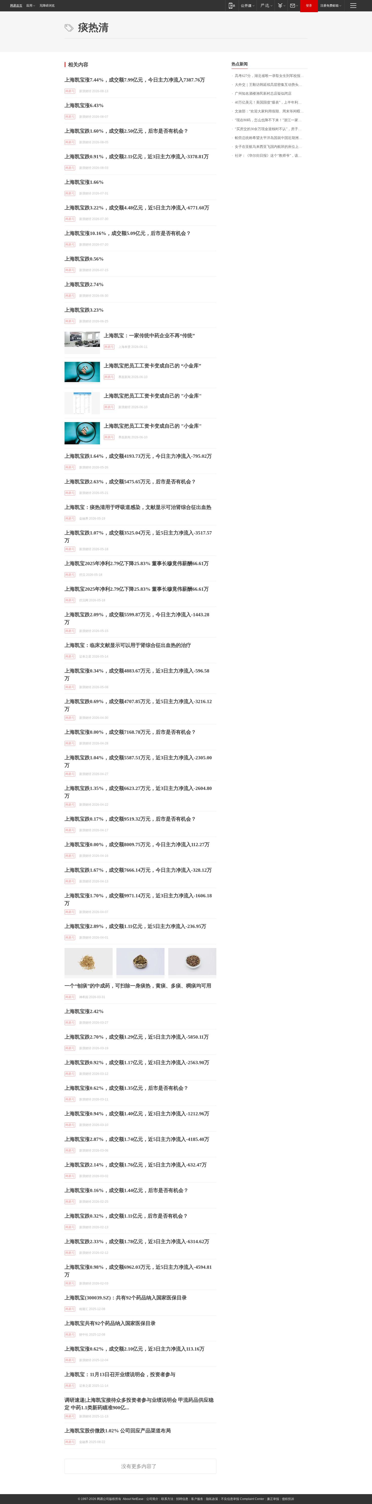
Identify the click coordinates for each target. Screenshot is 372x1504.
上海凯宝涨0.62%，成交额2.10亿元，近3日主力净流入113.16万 (134, 1349)
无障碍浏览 (47, 5)
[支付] (281, 5)
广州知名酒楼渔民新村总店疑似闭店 (263, 93)
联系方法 (167, 1499)
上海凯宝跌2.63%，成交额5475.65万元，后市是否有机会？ (130, 481)
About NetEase (133, 1499)
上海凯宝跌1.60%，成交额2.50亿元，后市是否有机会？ (127, 131)
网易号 (69, 91)
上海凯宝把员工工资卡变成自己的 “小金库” (152, 365)
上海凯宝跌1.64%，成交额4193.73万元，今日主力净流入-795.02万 (138, 456)
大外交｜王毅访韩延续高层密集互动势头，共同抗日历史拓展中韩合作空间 (271, 85)
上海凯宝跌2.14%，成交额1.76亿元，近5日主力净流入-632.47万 (136, 1164)
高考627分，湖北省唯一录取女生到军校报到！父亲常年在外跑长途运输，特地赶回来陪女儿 (271, 76)
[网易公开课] (248, 5)
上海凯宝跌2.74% (84, 284)
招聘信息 (182, 1499)
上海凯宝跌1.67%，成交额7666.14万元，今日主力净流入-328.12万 (138, 870)
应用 (29, 5)
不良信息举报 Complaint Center (242, 1499)
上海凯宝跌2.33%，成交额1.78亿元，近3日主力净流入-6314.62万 (137, 1241)
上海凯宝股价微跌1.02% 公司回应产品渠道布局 (118, 1430)
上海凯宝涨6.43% (84, 105)
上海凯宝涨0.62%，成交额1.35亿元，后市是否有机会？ (127, 1088)
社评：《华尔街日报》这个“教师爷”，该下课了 (271, 155)
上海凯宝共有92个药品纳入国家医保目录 (110, 1323)
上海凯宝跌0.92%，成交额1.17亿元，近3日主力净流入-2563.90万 (137, 1062)
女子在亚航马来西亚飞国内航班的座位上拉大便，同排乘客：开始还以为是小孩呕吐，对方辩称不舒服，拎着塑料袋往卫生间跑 (271, 147)
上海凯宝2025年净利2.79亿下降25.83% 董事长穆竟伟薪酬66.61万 (137, 563)
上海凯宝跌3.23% (84, 310)
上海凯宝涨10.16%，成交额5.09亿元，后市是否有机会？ (128, 233)
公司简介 (152, 1499)
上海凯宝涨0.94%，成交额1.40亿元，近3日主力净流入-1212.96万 (137, 1113)
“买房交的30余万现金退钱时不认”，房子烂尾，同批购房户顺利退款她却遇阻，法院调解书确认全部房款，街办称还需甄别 (271, 129)
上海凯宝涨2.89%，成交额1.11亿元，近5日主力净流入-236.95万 (135, 926)
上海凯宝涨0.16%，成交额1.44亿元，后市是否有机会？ (127, 1190)
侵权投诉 (288, 1499)
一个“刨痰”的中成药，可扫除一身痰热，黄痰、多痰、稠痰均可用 (138, 985)
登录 (309, 5)
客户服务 (197, 1499)
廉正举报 (273, 1499)
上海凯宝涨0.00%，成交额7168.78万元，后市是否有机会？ (130, 732)
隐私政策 (212, 1499)
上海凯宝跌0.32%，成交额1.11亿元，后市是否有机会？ (126, 1216)
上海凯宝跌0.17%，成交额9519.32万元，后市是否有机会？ (130, 819)
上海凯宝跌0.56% (84, 259)
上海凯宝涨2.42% (84, 1011)
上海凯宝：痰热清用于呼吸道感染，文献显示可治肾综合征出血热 (138, 507)
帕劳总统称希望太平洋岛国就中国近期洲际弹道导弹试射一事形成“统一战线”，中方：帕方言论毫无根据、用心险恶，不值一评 (271, 138)
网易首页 (16, 5)
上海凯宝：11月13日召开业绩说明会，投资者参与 (120, 1374)
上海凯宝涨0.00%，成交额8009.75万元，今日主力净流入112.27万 (137, 844)
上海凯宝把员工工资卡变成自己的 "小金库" (153, 396)
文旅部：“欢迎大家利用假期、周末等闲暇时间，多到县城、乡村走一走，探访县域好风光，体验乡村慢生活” (271, 111)
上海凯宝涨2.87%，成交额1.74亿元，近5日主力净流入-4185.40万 (137, 1139)
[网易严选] (266, 5)
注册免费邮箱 (329, 5)
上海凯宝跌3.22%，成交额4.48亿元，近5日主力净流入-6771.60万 (137, 207)
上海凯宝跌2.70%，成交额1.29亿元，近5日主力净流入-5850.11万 (137, 1037)
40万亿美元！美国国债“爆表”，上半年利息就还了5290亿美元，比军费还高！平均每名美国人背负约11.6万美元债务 (271, 102)
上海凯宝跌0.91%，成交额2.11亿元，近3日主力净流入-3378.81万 (137, 156)
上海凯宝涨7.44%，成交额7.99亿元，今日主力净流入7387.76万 (135, 80)
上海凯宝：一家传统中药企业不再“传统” (149, 335)
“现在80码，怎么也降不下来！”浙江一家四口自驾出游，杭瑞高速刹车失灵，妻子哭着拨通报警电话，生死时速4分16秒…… (271, 120)
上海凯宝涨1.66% (84, 182)
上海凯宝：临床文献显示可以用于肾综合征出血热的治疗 (128, 645)
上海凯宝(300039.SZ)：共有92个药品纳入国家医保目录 (126, 1297)
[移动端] (232, 5)
